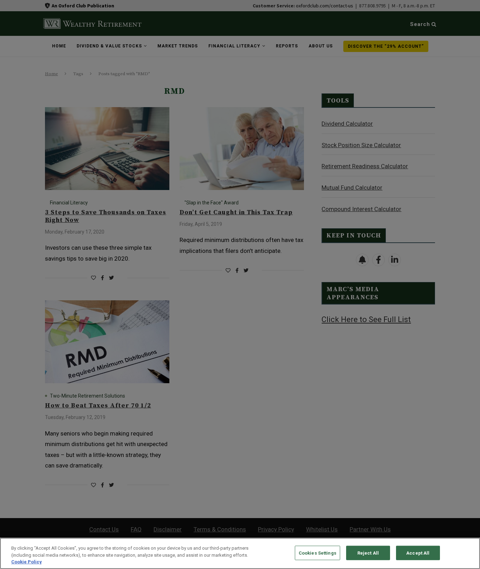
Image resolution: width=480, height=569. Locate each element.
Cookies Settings (317, 552)
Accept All (417, 552)
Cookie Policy (26, 561)
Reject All (368, 552)
